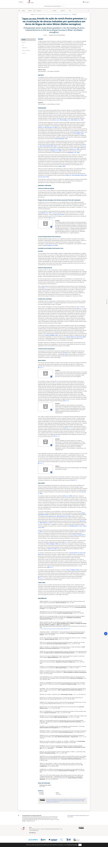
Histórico (24, 53)
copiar (74, 14)
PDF (70, 10)
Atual (34, 10)
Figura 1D (68, 428)
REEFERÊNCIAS (24, 47)
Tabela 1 (41, 463)
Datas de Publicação (26, 50)
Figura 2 (41, 367)
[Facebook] (33, 832)
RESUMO (23, 39)
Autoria (45, 35)
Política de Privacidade (72, 844)
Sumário (23, 10)
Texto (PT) (63, 10)
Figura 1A (46, 287)
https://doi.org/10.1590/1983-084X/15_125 (62, 14)
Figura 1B (52, 217)
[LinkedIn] (32, 832)
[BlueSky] (29, 832)
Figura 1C (81, 308)
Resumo (54, 10)
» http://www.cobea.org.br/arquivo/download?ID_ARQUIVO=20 (55, 628)
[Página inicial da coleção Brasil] (23, 830)
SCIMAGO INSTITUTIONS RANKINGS (57, 35)
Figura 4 (57, 436)
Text (23, 45)
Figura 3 (67, 400)
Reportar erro (106, 301)
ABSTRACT (23, 42)
